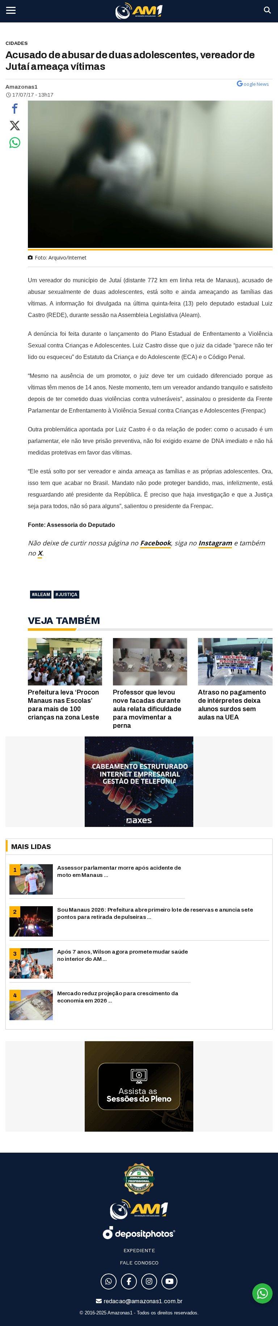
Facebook (155, 543)
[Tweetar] (15, 127)
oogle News (256, 84)
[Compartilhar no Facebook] (15, 110)
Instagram (215, 543)
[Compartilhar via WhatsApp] (15, 144)
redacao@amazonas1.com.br (143, 1301)
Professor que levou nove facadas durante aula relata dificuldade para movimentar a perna (147, 709)
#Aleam (41, 594)
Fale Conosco (139, 1263)
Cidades (16, 43)
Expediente (139, 1250)
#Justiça (66, 594)
